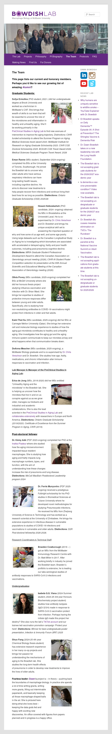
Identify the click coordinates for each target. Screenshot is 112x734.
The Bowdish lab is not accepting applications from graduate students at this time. (89, 264)
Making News (19, 62)
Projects (28, 56)
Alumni (27, 87)
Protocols (84, 56)
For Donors (45, 62)
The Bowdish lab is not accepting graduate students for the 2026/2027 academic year (89, 170)
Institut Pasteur (19, 443)
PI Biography (56, 56)
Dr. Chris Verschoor (61, 220)
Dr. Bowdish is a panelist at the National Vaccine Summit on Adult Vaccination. (88, 245)
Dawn (32, 678)
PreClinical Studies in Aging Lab (28, 131)
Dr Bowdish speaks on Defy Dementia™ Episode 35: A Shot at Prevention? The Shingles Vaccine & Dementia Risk (89, 129)
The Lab (16, 56)
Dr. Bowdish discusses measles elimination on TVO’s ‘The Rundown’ (88, 226)
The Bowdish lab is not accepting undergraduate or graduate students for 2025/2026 (89, 282)
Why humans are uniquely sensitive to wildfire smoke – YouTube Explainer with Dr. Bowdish (89, 107)
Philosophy (40, 56)
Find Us (33, 62)
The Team (71, 56)
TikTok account (50, 621)
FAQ (94, 56)
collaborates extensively (23, 416)
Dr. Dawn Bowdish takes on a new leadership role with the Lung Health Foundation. (89, 151)
